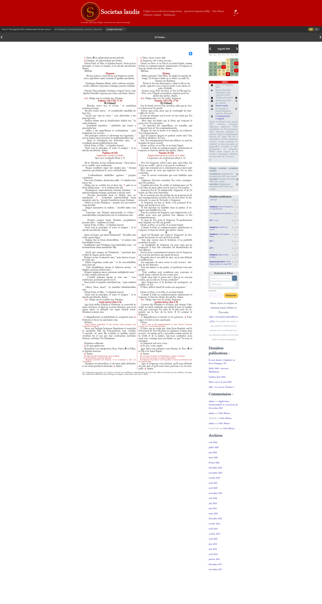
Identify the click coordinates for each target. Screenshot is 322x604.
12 (215, 66)
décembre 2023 (215, 518)
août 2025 (213, 483)
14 (224, 66)
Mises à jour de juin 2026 (220, 382)
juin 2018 (213, 544)
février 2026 (214, 462)
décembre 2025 (215, 467)
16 (232, 66)
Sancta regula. (222, 105)
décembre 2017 (215, 564)
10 (236, 63)
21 (224, 70)
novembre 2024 (215, 493)
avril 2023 (213, 528)
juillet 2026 (214, 447)
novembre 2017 (215, 569)
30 (232, 73)
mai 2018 (213, 549)
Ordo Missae (218, 11)
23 (232, 70)
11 (211, 66)
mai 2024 (213, 508)
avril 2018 (213, 554)
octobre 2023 (214, 523)
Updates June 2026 (217, 377)
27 (219, 73)
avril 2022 (213, 539)
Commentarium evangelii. (223, 117)
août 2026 (213, 442)
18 (211, 70)
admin (211, 401)
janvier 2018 (214, 559)
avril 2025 (213, 488)
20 (219, 70)
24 (236, 70)
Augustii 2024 (223, 49)
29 (228, 73)
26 (215, 73)
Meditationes (169, 15)
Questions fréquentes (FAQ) (197, 11)
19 (215, 70)
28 (224, 73)
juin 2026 (213, 452)
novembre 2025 (215, 473)
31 (236, 73)
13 (219, 66)
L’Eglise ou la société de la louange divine (162, 11)
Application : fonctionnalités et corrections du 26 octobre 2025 (223, 404)
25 (211, 73)
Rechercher (213, 291)
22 (228, 70)
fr (311, 29)
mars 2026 (213, 457)
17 (236, 66)
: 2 (212, 241)
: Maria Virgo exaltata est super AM (220, 262)
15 (228, 66)
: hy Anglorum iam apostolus (221, 213)
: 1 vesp (214, 220)
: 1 (212, 248)
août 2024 (213, 498)
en (316, 29)
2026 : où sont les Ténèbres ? (222, 387)
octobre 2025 (214, 478)
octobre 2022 (214, 534)
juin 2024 (213, 503)
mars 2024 (213, 513)
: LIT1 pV (213, 199)
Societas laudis (120, 11)
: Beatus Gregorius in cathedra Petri (221, 207)
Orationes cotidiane (152, 15)
